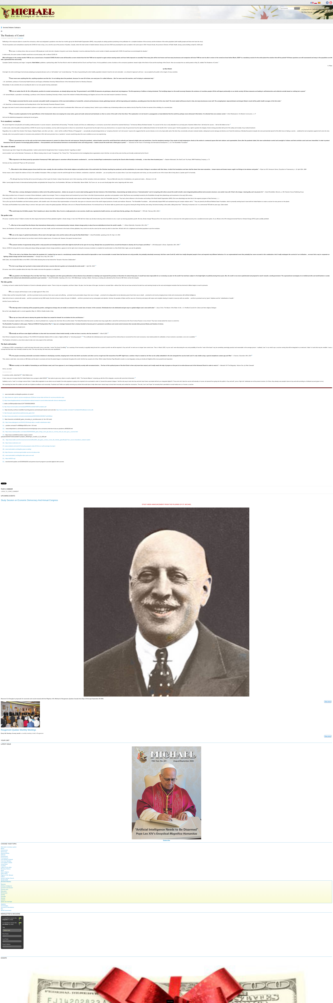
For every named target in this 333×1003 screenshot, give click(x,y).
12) (3, 428)
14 (52, 324)
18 (66, 347)
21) (3, 458)
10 (147, 224)
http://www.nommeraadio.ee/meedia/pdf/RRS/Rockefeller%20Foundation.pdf (25, 406)
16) (3, 443)
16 (82, 336)
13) (3, 431)
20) (3, 455)
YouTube (330, 2)
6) (3, 410)
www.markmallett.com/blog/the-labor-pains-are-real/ (19, 455)
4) (3, 403)
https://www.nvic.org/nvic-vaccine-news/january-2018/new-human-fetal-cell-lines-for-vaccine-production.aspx (34, 397)
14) (3, 435)
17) (3, 446)
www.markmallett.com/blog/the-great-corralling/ (18, 449)
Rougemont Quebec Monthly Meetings (18, 730)
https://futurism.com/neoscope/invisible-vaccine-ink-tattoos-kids (22, 452)
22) (3, 461)
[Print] (1, 31)
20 (21, 374)
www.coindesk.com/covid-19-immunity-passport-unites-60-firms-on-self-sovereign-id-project (30, 446)
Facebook (327, 2)
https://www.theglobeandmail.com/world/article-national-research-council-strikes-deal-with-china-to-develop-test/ (35, 400)
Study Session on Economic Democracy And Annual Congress (29, 500)
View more (328, 701)
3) (3, 400)
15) (3, 439)
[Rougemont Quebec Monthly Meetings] (20, 714)
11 (180, 244)
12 (54, 256)
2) (3, 397)
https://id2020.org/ (10, 458)
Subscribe (166, 840)
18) (3, 449)
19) (3, 452)
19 (251, 355)
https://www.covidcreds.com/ (13, 443)
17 (196, 336)
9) (3, 419)
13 (95, 265)
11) (3, 425)
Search (297, 8)
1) (3, 394)
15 (107, 333)
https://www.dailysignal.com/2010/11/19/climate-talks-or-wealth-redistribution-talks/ (27, 422)
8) (3, 416)
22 (135, 377)
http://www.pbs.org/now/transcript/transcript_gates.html (19, 413)
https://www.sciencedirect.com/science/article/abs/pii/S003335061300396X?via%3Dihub (28, 416)
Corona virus (20, 38)
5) (3, 406)
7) (3, 413)
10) (3, 422)
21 (47, 377)
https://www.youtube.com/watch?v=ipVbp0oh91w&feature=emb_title (74, 410)
